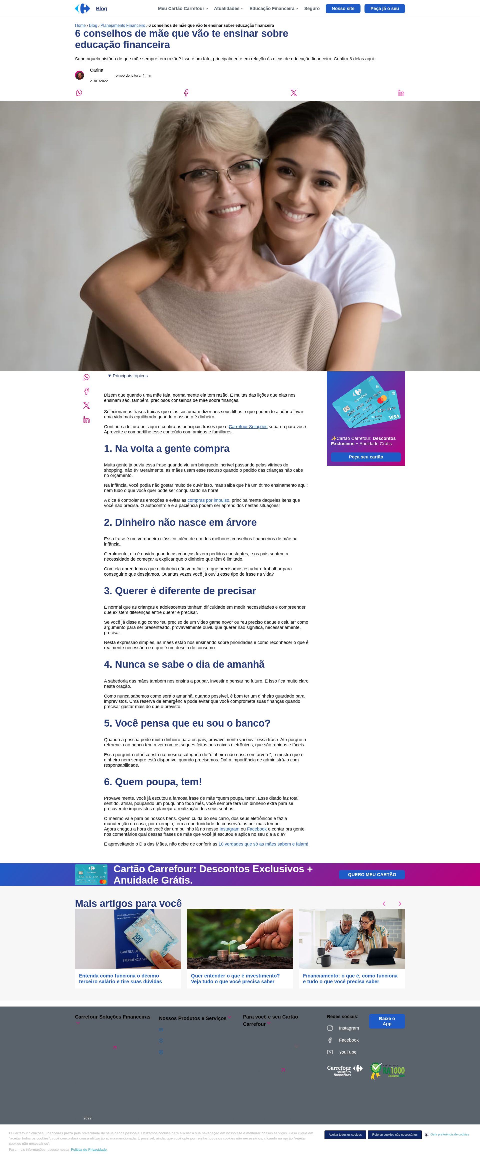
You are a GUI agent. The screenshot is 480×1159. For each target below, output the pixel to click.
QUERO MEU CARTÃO (372, 874)
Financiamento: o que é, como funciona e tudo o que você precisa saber (350, 978)
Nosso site (343, 8)
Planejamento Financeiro (122, 25)
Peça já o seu (384, 8)
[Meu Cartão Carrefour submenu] (207, 8)
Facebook (257, 829)
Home (80, 25)
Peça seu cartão (366, 456)
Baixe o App (387, 1021)
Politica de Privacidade (89, 1149)
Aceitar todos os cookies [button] (345, 1134)
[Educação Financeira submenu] (297, 8)
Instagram (230, 829)
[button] (447, 1134)
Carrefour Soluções (248, 426)
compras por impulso (208, 500)
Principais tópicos (130, 375)
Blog (93, 25)
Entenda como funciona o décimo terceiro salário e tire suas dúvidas (120, 978)
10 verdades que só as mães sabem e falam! (263, 844)
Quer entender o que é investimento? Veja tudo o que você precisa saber (235, 978)
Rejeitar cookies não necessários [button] (395, 1134)
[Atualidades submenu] (242, 8)
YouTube (347, 1052)
